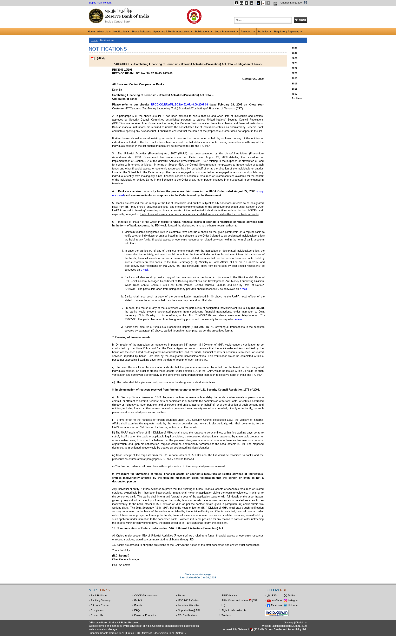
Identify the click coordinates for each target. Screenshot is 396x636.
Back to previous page (198, 574)
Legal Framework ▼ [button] (226, 31)
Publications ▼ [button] (204, 31)
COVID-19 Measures (146, 595)
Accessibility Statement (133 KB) (243, 629)
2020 (294, 78)
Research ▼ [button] (248, 31)
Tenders (226, 615)
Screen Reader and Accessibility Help (286, 629)
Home (91, 31)
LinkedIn (293, 605)
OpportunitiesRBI (189, 610)
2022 (294, 68)
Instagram (293, 600)
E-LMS (138, 600)
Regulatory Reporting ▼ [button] (288, 31)
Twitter (291, 595)
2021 (294, 73)
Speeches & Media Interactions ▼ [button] (173, 31)
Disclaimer (301, 622)
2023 (294, 63)
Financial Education (145, 615)
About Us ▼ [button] (104, 31)
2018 (294, 88)
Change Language (291, 2)
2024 (294, 58)
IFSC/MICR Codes (188, 600)
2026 (294, 47)
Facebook (276, 605)
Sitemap (288, 622)
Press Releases (141, 31)
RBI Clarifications (187, 615)
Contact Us (97, 615)
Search (300, 20)
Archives (297, 98)
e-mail (144, 269)
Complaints (97, 610)
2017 (294, 93)
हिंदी (305, 2)
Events (138, 605)
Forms (181, 595)
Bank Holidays (99, 595)
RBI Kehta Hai (229, 595)
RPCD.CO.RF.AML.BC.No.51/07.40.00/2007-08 (179, 104)
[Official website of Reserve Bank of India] (120, 15)
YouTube (277, 600)
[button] (237, 3)
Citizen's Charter (100, 605)
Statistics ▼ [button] (265, 31)
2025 (294, 52)
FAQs (137, 610)
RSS (274, 595)
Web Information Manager (103, 629)
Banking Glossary (101, 600)
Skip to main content (100, 2)
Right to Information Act (234, 610)
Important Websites (188, 605)
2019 (294, 83)
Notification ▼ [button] (121, 31)
